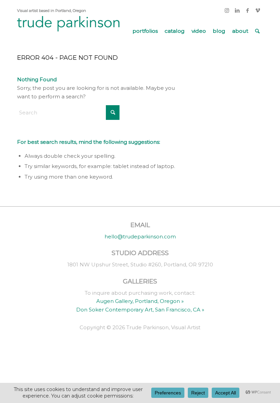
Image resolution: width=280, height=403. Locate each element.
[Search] (257, 31)
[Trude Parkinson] (68, 31)
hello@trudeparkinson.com (140, 236)
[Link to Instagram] (227, 10)
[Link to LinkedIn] (237, 10)
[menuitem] (145, 31)
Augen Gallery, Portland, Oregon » (140, 301)
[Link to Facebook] (247, 10)
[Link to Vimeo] (258, 10)
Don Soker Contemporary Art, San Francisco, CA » (140, 309)
